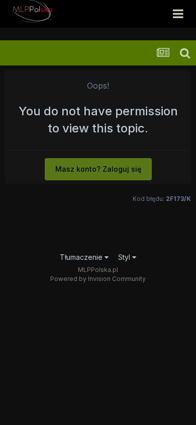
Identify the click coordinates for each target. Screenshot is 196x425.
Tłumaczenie (82, 257)
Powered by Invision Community (98, 278)
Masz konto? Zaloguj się (98, 169)
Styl (125, 257)
